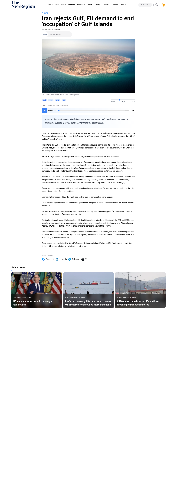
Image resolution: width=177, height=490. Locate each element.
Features (81, 5)
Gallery (97, 5)
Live (57, 5)
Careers (106, 5)
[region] (88, 110)
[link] (36, 290)
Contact (115, 5)
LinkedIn (63, 259)
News (63, 5)
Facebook (50, 259)
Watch (89, 5)
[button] (44, 110)
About (123, 5)
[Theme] (164, 5)
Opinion (71, 5)
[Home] (23, 5)
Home (50, 5)
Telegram (76, 259)
